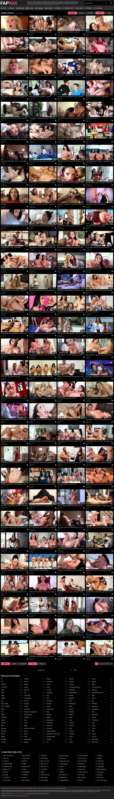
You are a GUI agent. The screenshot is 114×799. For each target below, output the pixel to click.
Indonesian (50, 723)
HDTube (59, 99)
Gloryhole (49, 701)
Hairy (48, 712)
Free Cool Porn (83, 772)
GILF (48, 698)
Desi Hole (62, 758)
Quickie (94, 681)
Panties (71, 725)
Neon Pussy (25, 780)
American (4, 687)
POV (70, 739)
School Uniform (96, 687)
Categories (39, 8)
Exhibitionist (27, 739)
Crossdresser (28, 714)
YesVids (3, 229)
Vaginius (100, 755)
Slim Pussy (44, 777)
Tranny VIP (101, 764)
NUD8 (61, 772)
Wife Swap (95, 742)
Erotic (25, 736)
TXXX (2, 142)
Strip (93, 712)
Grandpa (49, 703)
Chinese (26, 681)
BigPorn (100, 758)
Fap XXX (8, 3)
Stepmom (95, 706)
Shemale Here (26, 755)
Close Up (26, 690)
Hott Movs (101, 761)
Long (108, 13)
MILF (70, 701)
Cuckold (26, 717)
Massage (72, 690)
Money (71, 709)
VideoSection (89, 638)
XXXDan (31, 379)
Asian (3, 695)
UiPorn (2, 379)
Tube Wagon (82, 766)
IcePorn (3, 573)
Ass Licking (4, 703)
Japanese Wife (51, 736)
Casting (3, 742)
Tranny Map (44, 780)
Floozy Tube (7, 780)
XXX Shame (44, 758)
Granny (49, 706)
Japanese (49, 728)
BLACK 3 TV (63, 777)
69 (2, 681)
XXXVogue (31, 315)
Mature (71, 695)
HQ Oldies (44, 755)
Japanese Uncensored (53, 734)
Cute (25, 720)
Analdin (2, 78)
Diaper (26, 725)
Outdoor (71, 723)
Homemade (50, 720)
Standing (94, 703)
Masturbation (73, 692)
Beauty (3, 723)
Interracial (49, 725)
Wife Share (95, 739)
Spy (93, 701)
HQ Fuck (24, 761)
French (49, 684)
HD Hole (57, 8)
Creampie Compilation (30, 712)
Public (71, 742)
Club (25, 692)
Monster (71, 712)
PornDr (31, 185)
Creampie (27, 709)
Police (71, 736)
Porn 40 (24, 777)
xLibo (61, 769)
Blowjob (3, 731)
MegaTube (88, 487)
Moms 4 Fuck (45, 761)
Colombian (27, 695)
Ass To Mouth (5, 706)
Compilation (27, 698)
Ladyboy (71, 681)
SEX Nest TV (45, 766)
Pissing (71, 731)
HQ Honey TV (64, 775)
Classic (26, 687)
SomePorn (88, 315)
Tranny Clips (97, 8)
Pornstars (49, 8)
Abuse (28, 795)
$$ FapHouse (32, 358)
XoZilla (87, 293)
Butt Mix (88, 8)
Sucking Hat (25, 772)
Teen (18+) (95, 714)
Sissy (93, 695)
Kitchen (71, 679)
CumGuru (6, 761)
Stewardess (95, 709)
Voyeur (94, 736)
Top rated (29, 8)
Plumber (71, 734)
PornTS (81, 780)
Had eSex (100, 777)
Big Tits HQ (79, 8)
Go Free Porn (83, 758)
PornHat (31, 35)
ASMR (3, 698)
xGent (61, 766)
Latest (81, 13)
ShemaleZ (3, 272)
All (100, 13)
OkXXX (30, 121)
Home (3, 8)
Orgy (70, 720)
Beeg (2, 99)
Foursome (50, 681)
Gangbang (49, 692)
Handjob (49, 714)
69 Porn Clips (83, 761)
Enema (26, 734)
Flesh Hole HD (45, 775)
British (3, 736)
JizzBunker (60, 35)
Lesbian (71, 684)
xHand (58, 56)
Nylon (70, 717)
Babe (2, 709)
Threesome (95, 720)
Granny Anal (50, 709)
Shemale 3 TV (26, 766)
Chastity (26, 679)
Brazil (3, 734)
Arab (2, 692)
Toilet (93, 725)
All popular (20, 8)
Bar (2, 712)
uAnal (87, 164)
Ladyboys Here (64, 780)
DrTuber (59, 444)
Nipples (71, 714)
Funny (48, 687)
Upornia (31, 293)
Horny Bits (101, 772)
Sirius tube (82, 769)
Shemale (94, 690)
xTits (2, 56)
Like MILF (44, 769)
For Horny (82, 775)
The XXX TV (6, 777)
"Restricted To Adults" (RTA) (19, 793)
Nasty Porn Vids (64, 761)
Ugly (93, 731)
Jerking (49, 739)
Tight (93, 723)
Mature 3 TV (7, 769)
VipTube (31, 551)
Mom (70, 706)
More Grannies (64, 755)
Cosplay (26, 703)
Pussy (93, 679)
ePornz (24, 769)
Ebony (26, 731)
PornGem (3, 293)
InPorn (2, 336)
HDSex (2, 595)
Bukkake (3, 739)
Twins (93, 728)
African (3, 684)
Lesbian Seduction (74, 687)
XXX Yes (5, 772)
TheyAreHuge (89, 56)
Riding (93, 684)
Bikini (2, 725)
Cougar (26, 706)
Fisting (48, 679)
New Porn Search (8, 755)
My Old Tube (82, 777)
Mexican (71, 698)
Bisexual (3, 728)
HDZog (2, 164)
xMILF (58, 530)
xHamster (59, 164)
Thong (94, 717)
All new (11, 8)
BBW (2, 714)
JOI (48, 742)
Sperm (94, 698)
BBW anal (4, 717)
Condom (26, 701)
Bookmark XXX (7, 764)
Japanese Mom (51, 731)
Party (70, 728)
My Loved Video (102, 780)
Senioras (3, 35)
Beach (3, 720)
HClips (87, 35)
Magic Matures (102, 769)
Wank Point (82, 764)
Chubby (26, 684)
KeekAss (3, 250)
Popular (72, 13)
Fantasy (26, 742)
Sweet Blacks (64, 764)
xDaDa (43, 772)
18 (2, 679)
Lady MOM (101, 766)
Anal (2, 690)
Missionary (72, 703)
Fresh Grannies (83, 755)
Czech (26, 723)
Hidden (49, 717)
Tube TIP (6, 758)
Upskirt (94, 734)
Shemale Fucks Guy (97, 692)
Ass (2, 701)
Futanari (49, 690)
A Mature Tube (68, 8)
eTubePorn (25, 775)
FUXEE (24, 764)
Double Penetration (29, 728)
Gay (48, 695)
